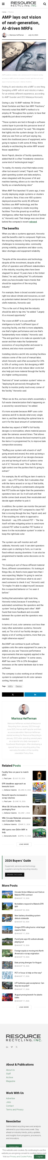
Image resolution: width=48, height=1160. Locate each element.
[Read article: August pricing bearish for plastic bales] (7, 997)
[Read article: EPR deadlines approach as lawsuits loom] (39, 787)
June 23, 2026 (25, 790)
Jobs (8, 1102)
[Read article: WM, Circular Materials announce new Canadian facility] (39, 821)
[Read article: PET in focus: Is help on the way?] (7, 975)
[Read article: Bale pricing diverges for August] (7, 965)
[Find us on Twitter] (16, 1047)
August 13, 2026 (22, 945)
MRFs (10, 686)
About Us (10, 1070)
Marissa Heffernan (17, 35)
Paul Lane (7, 778)
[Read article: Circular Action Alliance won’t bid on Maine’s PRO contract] (7, 894)
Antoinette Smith (10, 836)
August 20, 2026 (22, 910)
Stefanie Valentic (10, 790)
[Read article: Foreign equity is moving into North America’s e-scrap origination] (7, 953)
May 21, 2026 (25, 824)
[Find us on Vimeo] (12, 1047)
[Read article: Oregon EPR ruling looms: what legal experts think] (7, 929)
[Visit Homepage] (24, 4)
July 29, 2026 (19, 778)
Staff (8, 1073)
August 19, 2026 (22, 898)
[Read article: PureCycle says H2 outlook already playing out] (7, 941)
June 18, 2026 (19, 801)
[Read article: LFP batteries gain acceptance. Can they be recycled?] (7, 985)
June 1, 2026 (25, 813)
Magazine (10, 1081)
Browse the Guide (14, 874)
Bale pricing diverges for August (28, 963)
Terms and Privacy (14, 1109)
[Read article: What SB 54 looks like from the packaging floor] (39, 810)
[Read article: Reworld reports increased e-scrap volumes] (39, 798)
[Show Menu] (3, 4)
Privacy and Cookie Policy (21, 1156)
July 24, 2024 (33, 35)
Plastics (11, 12)
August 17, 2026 (22, 933)
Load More (24, 844)
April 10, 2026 (25, 836)
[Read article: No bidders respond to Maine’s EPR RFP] (7, 906)
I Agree (40, 1157)
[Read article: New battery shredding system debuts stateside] (7, 918)
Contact (10, 1106)
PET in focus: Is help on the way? (28, 973)
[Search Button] (44, 4)
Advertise (10, 1098)
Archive (9, 1077)
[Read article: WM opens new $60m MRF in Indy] (39, 833)
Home (4, 12)
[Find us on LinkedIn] (7, 1047)
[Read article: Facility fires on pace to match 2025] (39, 775)
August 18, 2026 (22, 966)
